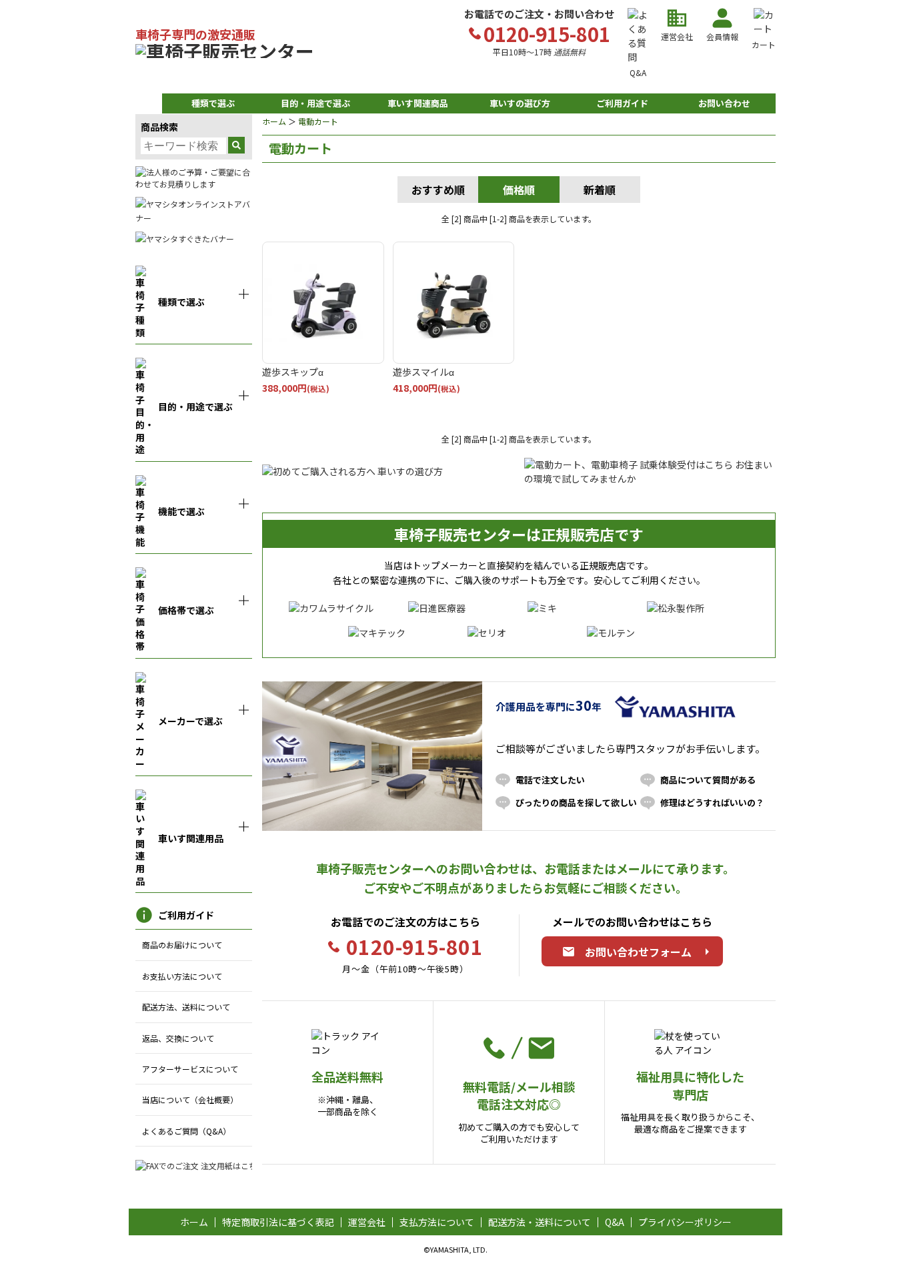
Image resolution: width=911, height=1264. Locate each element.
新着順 (600, 190)
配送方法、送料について (186, 1007)
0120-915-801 (414, 946)
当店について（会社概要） (190, 1099)
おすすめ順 (438, 190)
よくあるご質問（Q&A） (186, 1131)
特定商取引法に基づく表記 (278, 1222)
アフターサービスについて (190, 1069)
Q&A (614, 1222)
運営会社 (366, 1222)
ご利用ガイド (622, 103)
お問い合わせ (724, 103)
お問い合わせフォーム (638, 952)
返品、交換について (178, 1038)
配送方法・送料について (539, 1222)
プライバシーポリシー (685, 1222)
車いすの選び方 (520, 103)
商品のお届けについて (182, 945)
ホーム (274, 121)
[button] (213, 103)
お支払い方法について (182, 976)
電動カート (318, 121)
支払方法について (436, 1222)
